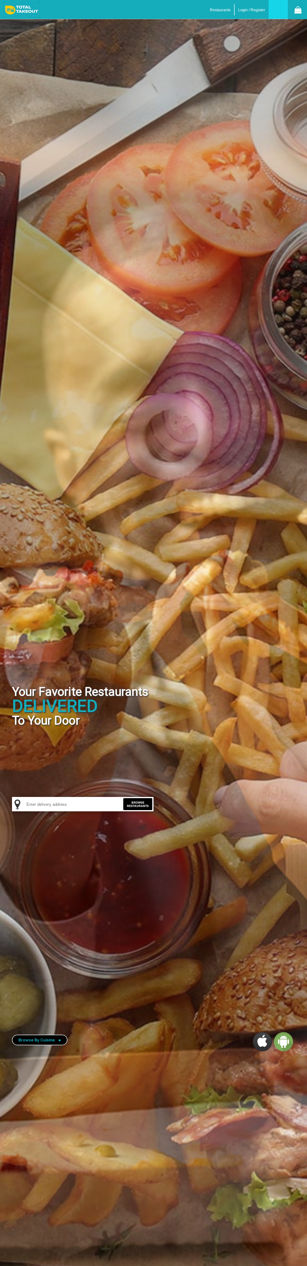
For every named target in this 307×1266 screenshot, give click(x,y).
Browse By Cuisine (39, 1040)
